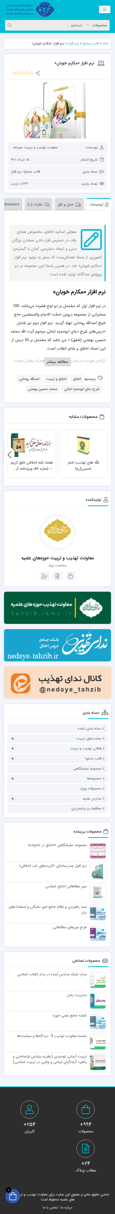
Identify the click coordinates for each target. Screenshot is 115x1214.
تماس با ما (50, 1207)
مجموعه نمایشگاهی (87, 768)
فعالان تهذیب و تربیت (85, 748)
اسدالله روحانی (29, 379)
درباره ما (66, 1207)
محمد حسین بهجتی (42, 389)
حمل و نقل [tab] (65, 204)
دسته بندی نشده (89, 728)
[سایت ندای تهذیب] (57, 645)
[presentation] (9, 454)
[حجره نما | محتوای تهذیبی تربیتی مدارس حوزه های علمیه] (29, 9)
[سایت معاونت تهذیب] (57, 608)
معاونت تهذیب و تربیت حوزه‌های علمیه (29, 147)
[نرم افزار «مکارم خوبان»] (57, 110)
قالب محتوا (91, 43)
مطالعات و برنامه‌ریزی (86, 808)
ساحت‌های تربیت (88, 738)
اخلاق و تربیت (56, 379)
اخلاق (77, 379)
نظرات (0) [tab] (35, 204)
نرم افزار (73, 43)
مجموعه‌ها (94, 778)
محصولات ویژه (90, 788)
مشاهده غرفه (57, 565)
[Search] (10, 25)
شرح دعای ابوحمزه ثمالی (81, 389)
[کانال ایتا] (57, 683)
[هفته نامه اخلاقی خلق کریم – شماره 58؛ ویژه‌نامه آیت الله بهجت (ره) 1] (32, 445)
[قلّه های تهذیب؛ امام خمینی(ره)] (83, 445)
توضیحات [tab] (96, 204)
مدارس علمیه (92, 798)
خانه (105, 43)
